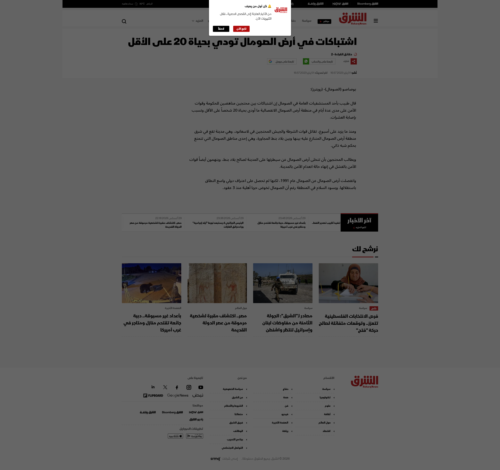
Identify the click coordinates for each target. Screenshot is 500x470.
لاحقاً (221, 28)
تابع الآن (241, 28)
